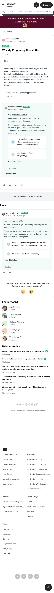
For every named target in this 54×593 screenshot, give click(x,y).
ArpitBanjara (14, 307)
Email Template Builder (36, 507)
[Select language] (36, 5)
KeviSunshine (15, 314)
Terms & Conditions (17, 411)
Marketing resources (11, 479)
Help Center (7, 474)
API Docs (30, 511)
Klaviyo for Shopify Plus (36, 464)
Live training (7, 484)
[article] (27, 243)
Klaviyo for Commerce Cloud (38, 474)
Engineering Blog (9, 544)
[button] (2, 5)
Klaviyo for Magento (35, 479)
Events (29, 502)
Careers (6, 539)
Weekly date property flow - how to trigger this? (23, 351)
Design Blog (7, 549)
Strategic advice (8, 372)
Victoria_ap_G (15, 337)
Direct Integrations (34, 489)
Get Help (30, 516)
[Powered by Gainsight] (27, 405)
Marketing (8, 32)
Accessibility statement (36, 411)
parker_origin (14, 330)
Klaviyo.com (7, 459)
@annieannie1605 (19, 115)
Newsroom (7, 534)
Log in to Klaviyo (9, 464)
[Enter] (4, 11)
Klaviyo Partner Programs (13, 502)
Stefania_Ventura (16, 322)
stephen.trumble (15, 107)
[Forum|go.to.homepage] (11, 5)
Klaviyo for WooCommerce (37, 484)
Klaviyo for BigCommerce (37, 469)
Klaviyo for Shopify (34, 459)
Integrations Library (10, 511)
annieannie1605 (12, 39)
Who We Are (8, 529)
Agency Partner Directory (13, 507)
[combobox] (27, 11)
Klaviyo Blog (7, 469)
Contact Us (7, 554)
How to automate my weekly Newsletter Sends (22, 359)
